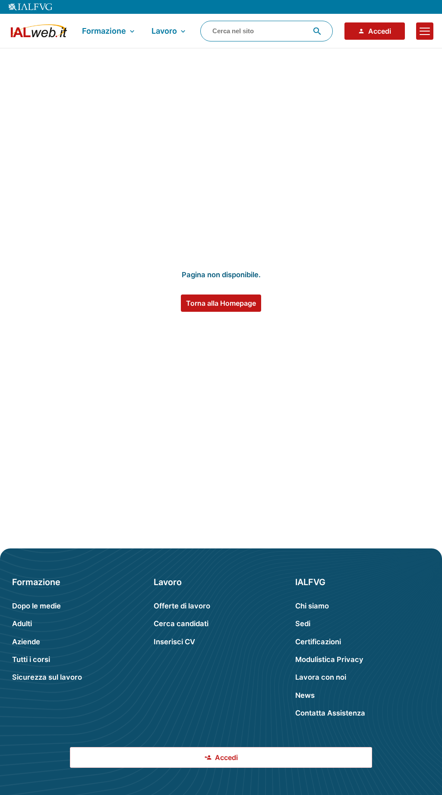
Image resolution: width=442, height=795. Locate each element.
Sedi (302, 623)
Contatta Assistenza (330, 713)
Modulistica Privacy (329, 659)
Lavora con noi (320, 677)
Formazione (104, 30)
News (305, 695)
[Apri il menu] (424, 31)
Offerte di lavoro (182, 606)
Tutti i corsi (31, 659)
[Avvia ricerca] (317, 31)
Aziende (26, 641)
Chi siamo (312, 606)
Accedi (379, 31)
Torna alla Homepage (221, 303)
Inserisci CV (174, 641)
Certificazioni (318, 641)
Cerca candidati (181, 623)
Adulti (22, 623)
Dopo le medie (36, 606)
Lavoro (164, 30)
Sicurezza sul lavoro (47, 677)
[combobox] (266, 31)
